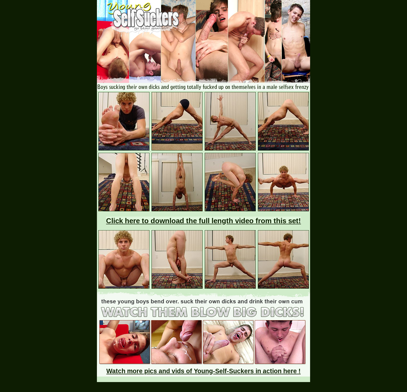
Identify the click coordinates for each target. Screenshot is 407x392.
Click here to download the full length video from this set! (203, 221)
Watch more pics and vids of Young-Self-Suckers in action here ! (203, 371)
